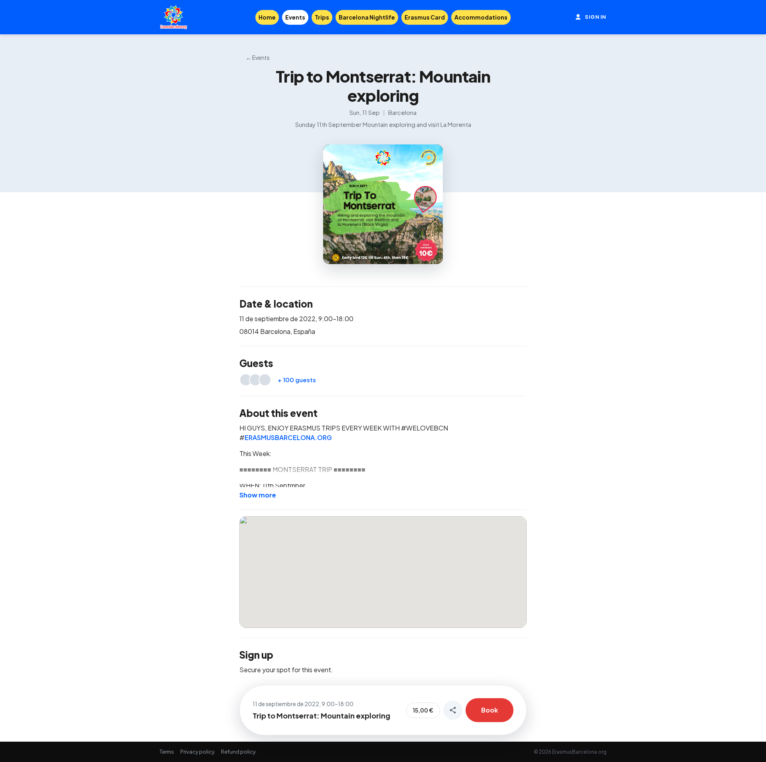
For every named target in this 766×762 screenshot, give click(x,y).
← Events (258, 57)
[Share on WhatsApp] (452, 710)
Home (267, 17)
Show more (257, 495)
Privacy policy (197, 751)
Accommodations (480, 17)
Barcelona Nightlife (367, 17)
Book (489, 710)
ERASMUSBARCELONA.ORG (288, 437)
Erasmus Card (425, 17)
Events (295, 17)
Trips (322, 17)
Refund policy (238, 751)
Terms (167, 751)
